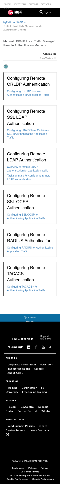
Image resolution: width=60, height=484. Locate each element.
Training (13, 388)
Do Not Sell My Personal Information (30, 475)
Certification (30, 388)
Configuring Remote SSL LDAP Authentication (26, 117)
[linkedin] (27, 347)
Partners (46, 4)
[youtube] (42, 347)
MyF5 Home (9, 22)
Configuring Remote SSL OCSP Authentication (26, 201)
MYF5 (6, 8)
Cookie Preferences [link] (17, 479)
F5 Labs (45, 411)
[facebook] (34, 347)
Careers (39, 368)
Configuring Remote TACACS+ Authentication (26, 273)
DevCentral (27, 407)
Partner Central (27, 411)
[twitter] (20, 347)
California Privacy (29, 472)
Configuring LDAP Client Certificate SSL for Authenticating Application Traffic (28, 134)
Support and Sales (46, 337)
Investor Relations (19, 368)
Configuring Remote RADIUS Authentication (29, 237)
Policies (32, 468)
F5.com (8, 4)
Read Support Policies (21, 426)
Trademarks (18, 468)
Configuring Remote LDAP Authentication (26, 156)
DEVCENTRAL (20, 4)
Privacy (44, 468)
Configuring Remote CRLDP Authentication (28, 81)
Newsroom (46, 364)
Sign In (47, 12)
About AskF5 (15, 373)
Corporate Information (22, 364)
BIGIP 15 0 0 (23, 22)
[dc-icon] (49, 347)
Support (34, 4)
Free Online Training (34, 392)
